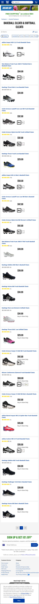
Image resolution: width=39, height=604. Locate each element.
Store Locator (4, 563)
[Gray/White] (22, 77)
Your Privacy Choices (15, 597)
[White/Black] (19, 54)
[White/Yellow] (26, 384)
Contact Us (4, 565)
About (17, 563)
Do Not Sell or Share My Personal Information (27, 572)
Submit (34, 545)
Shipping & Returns (6, 570)
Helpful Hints (4, 574)
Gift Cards (4, 569)
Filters (5, 36)
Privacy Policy (25, 593)
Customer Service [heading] (6, 560)
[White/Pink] (22, 144)
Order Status (4, 567)
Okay (18, 600)
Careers (18, 565)
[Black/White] (22, 54)
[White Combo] (22, 231)
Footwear (4, 19)
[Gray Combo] (22, 362)
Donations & (22, 567)
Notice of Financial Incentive (28, 555)
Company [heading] (18, 560)
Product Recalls (5, 572)
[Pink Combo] (22, 450)
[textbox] (19, 545)
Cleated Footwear (14, 19)
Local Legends (19, 570)
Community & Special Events (23, 569)
